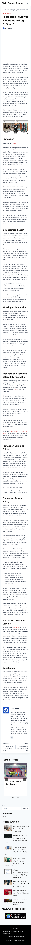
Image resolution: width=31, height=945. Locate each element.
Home (16, 928)
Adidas (16, 389)
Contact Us (11, 936)
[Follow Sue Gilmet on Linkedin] (11, 737)
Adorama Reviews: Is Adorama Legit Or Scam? (20, 902)
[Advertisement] (15, 47)
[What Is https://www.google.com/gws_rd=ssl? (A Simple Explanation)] (8, 871)
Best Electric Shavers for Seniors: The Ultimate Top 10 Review (21, 829)
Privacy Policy (20, 936)
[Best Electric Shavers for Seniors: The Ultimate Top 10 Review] (8, 828)
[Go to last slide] (6, 779)
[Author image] (4, 28)
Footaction (16, 627)
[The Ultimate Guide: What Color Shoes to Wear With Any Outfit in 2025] (8, 848)
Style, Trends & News (18, 940)
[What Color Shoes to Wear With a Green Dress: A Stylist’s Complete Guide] (8, 859)
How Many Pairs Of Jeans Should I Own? (22, 747)
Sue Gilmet (9, 28)
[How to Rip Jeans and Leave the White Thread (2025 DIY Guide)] (8, 882)
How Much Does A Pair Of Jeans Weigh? (8, 747)
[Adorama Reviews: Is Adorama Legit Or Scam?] (8, 901)
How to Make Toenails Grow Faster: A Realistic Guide (21, 893)
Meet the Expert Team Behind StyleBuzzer (13, 932)
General (4, 817)
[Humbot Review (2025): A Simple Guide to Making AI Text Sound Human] (8, 836)
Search (4, 806)
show (14, 143)
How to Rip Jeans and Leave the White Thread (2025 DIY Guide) (21, 884)
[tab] (12, 797)
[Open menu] (27, 3)
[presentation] (15, 771)
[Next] (24, 779)
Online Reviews (7, 13)
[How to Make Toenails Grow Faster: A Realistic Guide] (8, 892)
